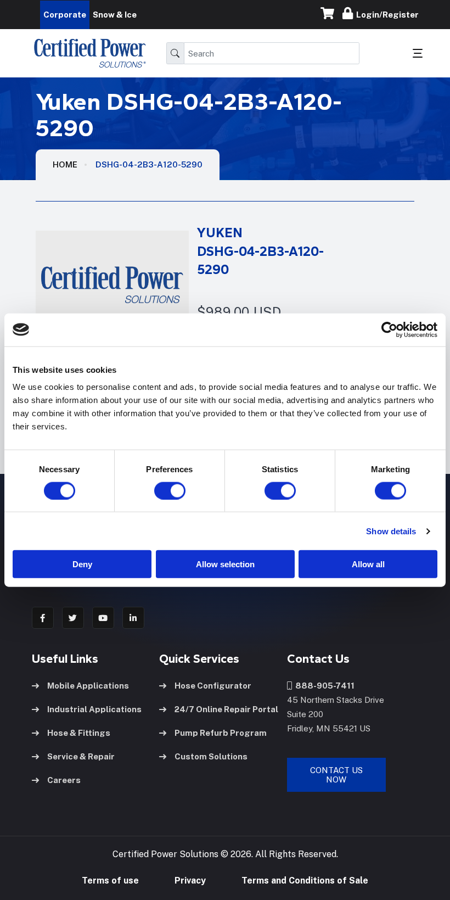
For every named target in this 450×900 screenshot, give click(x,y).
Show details (391, 530)
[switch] (159, 490)
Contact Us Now (336, 774)
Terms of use (110, 880)
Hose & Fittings (78, 732)
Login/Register (386, 14)
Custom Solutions (211, 756)
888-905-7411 (323, 685)
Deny (82, 564)
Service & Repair (81, 756)
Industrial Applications (94, 709)
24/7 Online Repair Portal (226, 709)
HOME (65, 164)
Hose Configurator (213, 685)
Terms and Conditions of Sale (304, 880)
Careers (64, 780)
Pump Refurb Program (221, 732)
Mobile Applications (88, 685)
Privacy (190, 880)
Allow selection (225, 564)
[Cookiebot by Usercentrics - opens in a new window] (389, 329)
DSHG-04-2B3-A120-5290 (149, 164)
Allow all (368, 564)
